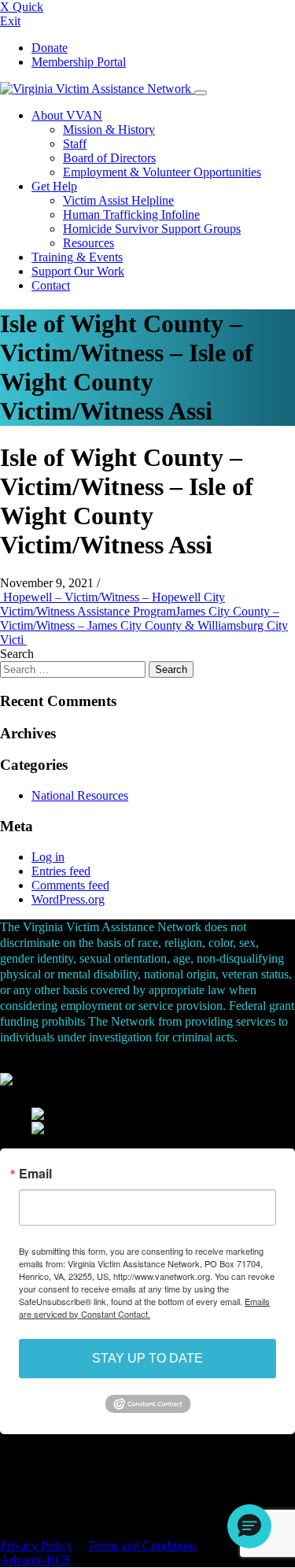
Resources (88, 243)
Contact (50, 285)
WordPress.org (68, 899)
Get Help (54, 186)
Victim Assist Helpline (118, 200)
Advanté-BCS (35, 1559)
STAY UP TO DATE (147, 1358)
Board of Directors (109, 158)
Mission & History (109, 129)
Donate (49, 47)
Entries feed (60, 871)
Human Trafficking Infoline (131, 214)
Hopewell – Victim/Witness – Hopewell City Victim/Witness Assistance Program (112, 604)
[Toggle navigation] (200, 93)
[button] (249, 1526)
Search (17, 653)
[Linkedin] (12, 1460)
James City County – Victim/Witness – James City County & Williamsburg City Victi (144, 625)
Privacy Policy (36, 1545)
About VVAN (66, 115)
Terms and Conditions (142, 1545)
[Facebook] (4, 1460)
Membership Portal (78, 61)
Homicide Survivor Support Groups (152, 228)
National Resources (79, 795)
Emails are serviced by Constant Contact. (144, 1307)
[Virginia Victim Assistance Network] (97, 88)
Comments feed (70, 885)
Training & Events (77, 257)
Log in (48, 857)
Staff (75, 143)
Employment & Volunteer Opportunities (162, 172)
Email (35, 1173)
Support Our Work (77, 271)
